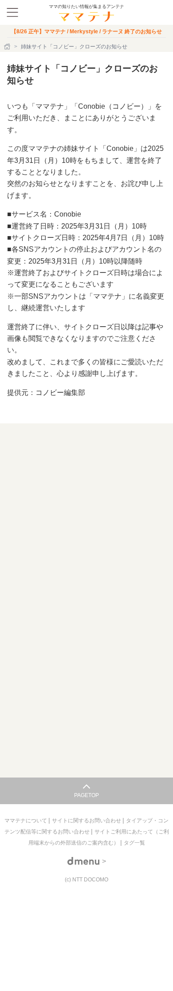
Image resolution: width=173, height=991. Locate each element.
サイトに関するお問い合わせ (87, 820)
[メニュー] (12, 12)
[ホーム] (8, 46)
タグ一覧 (134, 843)
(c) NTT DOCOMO (86, 880)
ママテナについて (26, 820)
